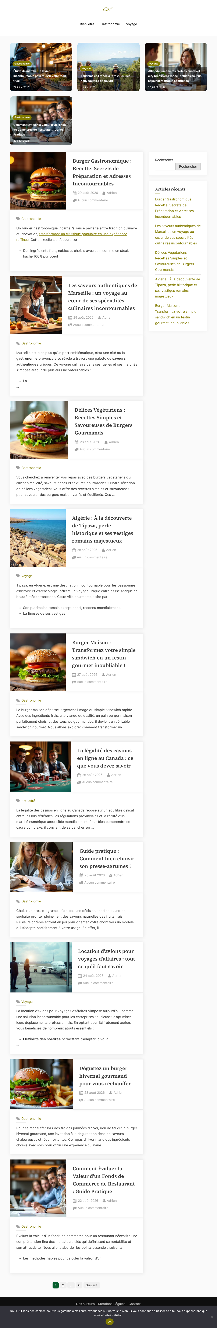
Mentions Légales (111, 1304)
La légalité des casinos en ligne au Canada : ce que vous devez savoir (105, 758)
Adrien (112, 192)
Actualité (28, 801)
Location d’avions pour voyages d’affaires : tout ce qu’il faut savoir (106, 959)
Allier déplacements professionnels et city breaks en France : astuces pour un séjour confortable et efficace (175, 75)
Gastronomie (110, 24)
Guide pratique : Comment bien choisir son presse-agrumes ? (106, 858)
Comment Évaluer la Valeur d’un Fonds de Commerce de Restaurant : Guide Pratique (39, 129)
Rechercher (164, 160)
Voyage (131, 24)
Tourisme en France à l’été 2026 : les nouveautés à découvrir (105, 78)
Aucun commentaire (93, 200)
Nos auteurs (85, 1304)
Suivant (91, 1285)
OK (110, 1321)
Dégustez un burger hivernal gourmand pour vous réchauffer (105, 1076)
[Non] (212, 1317)
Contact (135, 1304)
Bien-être (87, 24)
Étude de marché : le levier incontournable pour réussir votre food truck (39, 75)
